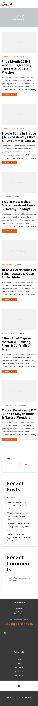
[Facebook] (19, 685)
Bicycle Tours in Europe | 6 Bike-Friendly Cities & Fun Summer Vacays (19, 137)
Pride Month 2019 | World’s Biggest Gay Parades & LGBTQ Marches (16, 66)
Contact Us (19, 675)
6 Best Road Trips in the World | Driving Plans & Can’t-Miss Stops (16, 343)
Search (9, 458)
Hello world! (11, 498)
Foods (3, 196)
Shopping (12, 56)
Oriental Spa (5, 405)
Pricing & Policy (19, 667)
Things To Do (19, 671)
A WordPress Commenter (18, 578)
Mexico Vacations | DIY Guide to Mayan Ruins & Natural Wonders (19, 414)
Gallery (19, 663)
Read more (11, 94)
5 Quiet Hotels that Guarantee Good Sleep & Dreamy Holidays (18, 205)
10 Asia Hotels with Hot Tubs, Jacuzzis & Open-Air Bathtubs (19, 273)
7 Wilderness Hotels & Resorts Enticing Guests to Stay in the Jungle (18, 527)
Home (19, 659)
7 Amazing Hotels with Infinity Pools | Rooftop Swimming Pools (18, 516)
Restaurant (5, 56)
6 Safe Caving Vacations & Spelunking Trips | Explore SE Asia (18, 505)
